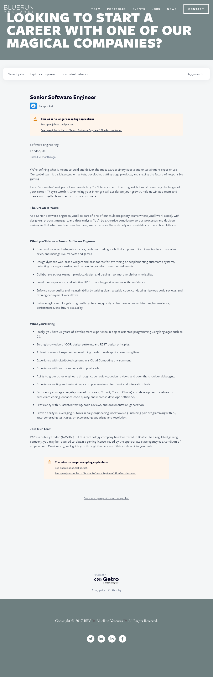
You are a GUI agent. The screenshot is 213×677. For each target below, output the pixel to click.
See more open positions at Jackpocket (106, 498)
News (172, 9)
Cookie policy (114, 590)
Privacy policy (98, 590)
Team (95, 9)
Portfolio (116, 9)
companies (42, 74)
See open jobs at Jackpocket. (57, 124)
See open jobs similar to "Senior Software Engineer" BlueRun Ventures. (81, 130)
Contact (196, 9)
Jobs (156, 9)
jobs (16, 74)
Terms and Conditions (106, 625)
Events (139, 9)
